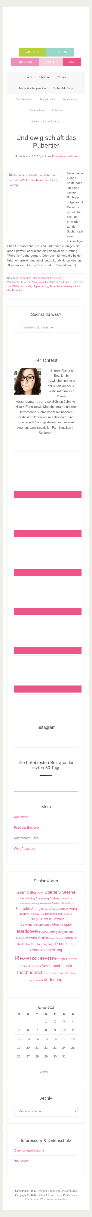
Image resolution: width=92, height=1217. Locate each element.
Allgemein (25, 278)
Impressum (22, 1160)
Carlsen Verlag (68, 909)
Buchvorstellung (49, 909)
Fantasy (32, 919)
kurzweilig (27, 286)
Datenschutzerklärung (29, 1150)
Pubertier (54, 286)
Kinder (18, 938)
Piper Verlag (41, 286)
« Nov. (44, 1071)
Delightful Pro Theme (50, 1195)
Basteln (56, 903)
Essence (67, 914)
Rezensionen (33, 957)
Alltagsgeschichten (43, 282)
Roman (71, 959)
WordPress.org (24, 848)
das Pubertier (62, 282)
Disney (24, 913)
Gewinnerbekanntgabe (36, 924)
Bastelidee (45, 903)
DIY (32, 913)
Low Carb (31, 944)
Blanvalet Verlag (27, 909)
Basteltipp (67, 903)
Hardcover (78, 282)
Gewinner (58, 919)
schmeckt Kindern (30, 966)
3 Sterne (33, 892)
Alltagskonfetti (41, 278)
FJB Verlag (45, 919)
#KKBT (21, 892)
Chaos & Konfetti (46, 28)
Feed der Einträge (26, 827)
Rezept (58, 959)
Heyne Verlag (48, 932)
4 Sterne (26, 282)
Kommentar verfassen (65, 156)
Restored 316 (69, 1190)
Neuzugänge (45, 944)
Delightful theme (47, 1190)
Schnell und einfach (57, 966)
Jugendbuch (66, 932)
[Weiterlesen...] (66, 265)
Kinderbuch (30, 938)
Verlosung (53, 979)
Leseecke (55, 278)
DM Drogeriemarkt (51, 913)
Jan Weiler (13, 286)
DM (37, 913)
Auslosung (42, 898)
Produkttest (65, 943)
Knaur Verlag (56, 938)
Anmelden (21, 817)
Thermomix (51, 973)
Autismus (56, 898)
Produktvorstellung (46, 950)
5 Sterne (67, 892)
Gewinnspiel (62, 924)
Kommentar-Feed (26, 838)
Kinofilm (43, 938)
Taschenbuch (30, 972)
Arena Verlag (27, 898)
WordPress (46, 1199)
